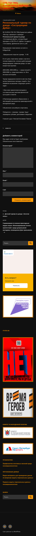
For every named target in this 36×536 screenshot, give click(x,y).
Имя (5, 171)
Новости (8, 128)
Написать (16, 285)
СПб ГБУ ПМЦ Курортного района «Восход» (15, 5)
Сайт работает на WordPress (11, 531)
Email (5, 180)
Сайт (4, 190)
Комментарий (8, 146)
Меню (19, 13)
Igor (13, 20)
